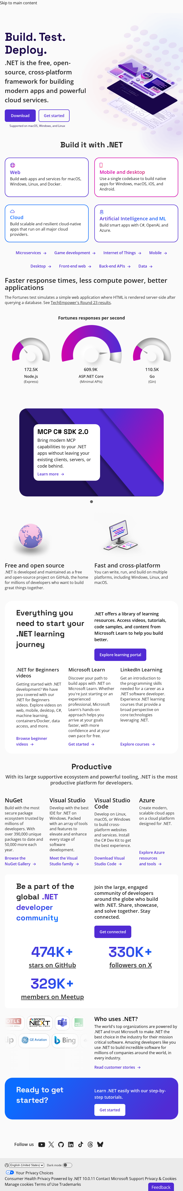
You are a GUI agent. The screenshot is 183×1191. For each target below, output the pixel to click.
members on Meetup (52, 996)
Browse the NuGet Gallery (18, 861)
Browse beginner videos (31, 741)
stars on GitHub (52, 965)
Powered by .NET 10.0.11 (73, 1178)
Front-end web (73, 266)
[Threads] (90, 1144)
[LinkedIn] (71, 1144)
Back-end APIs (112, 266)
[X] (51, 1144)
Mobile (156, 252)
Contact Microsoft (112, 1178)
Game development (72, 252)
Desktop (38, 266)
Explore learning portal (120, 654)
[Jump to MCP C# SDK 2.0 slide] (91, 501)
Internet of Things (120, 252)
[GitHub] (61, 1144)
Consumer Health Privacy (27, 1178)
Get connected (113, 931)
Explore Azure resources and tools (152, 858)
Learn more (48, 474)
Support (136, 1178)
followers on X (130, 965)
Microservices (29, 252)
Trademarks (70, 1184)
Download (20, 115)
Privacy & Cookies (161, 1178)
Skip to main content (18, 2)
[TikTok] (80, 1144)
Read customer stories (115, 1067)
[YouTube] (41, 1144)
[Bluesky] (100, 1144)
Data (143, 266)
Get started (54, 115)
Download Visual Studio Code (109, 861)
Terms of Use (46, 1184)
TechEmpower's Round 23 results (81, 302)
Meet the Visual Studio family (63, 861)
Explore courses (135, 744)
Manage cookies (19, 1184)
